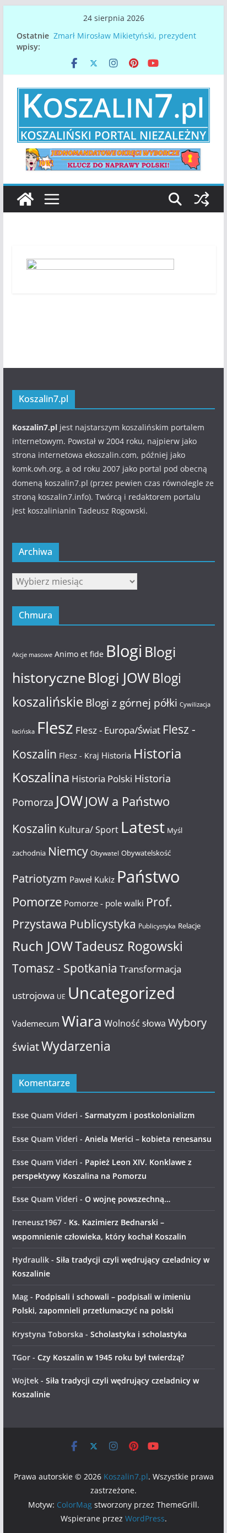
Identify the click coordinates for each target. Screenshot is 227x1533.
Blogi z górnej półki (131, 702)
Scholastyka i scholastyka (138, 1334)
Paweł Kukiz (92, 879)
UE (61, 996)
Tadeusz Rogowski (129, 946)
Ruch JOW (42, 946)
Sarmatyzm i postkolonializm (139, 1115)
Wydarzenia (76, 1046)
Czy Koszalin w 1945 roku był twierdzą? (110, 1357)
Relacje (189, 926)
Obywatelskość (146, 853)
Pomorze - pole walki (104, 903)
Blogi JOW (119, 677)
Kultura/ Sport (88, 830)
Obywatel (104, 853)
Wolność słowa (135, 1023)
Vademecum (36, 1023)
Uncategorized (121, 992)
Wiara (82, 1021)
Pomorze (37, 901)
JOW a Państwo (127, 801)
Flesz (55, 727)
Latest (143, 826)
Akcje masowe (32, 655)
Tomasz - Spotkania (64, 968)
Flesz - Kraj (79, 755)
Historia (116, 755)
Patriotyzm (39, 878)
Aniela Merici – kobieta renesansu (148, 1139)
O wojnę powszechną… (127, 1199)
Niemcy (68, 851)
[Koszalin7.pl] (25, 199)
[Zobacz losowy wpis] (201, 199)
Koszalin (34, 828)
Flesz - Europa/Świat (117, 729)
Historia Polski (102, 778)
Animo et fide (79, 654)
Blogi (124, 650)
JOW (69, 801)
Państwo (148, 877)
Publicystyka (102, 924)
